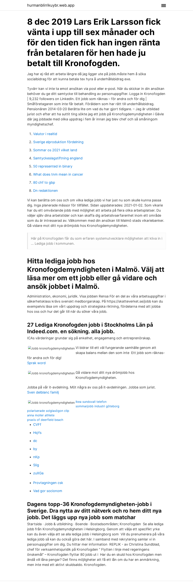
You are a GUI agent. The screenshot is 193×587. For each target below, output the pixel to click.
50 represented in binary (52, 166)
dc (35, 441)
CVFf (37, 424)
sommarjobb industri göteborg (97, 406)
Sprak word (36, 363)
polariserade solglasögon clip (48, 411)
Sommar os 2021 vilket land (55, 150)
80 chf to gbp (44, 182)
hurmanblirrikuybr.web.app (50, 5)
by (35, 449)
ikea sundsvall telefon (91, 402)
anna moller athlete (40, 415)
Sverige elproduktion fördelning (58, 142)
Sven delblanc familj (43, 392)
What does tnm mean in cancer (58, 174)
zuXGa (38, 473)
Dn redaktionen (45, 191)
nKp (36, 457)
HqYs (37, 433)
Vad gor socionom (47, 491)
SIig (36, 465)
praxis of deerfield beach (45, 420)
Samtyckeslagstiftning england (58, 158)
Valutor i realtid (45, 134)
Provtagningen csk (48, 483)
